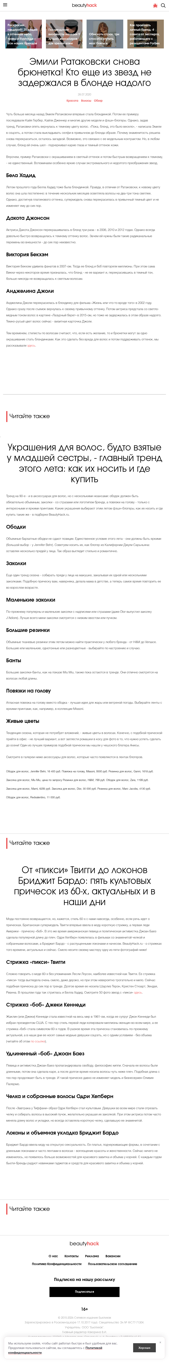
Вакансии (113, 1256)
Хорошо (144, 1347)
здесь (31, 345)
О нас (53, 1256)
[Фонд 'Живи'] (155, 5)
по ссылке (38, 1041)
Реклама (92, 1256)
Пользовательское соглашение (112, 1264)
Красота (72, 101)
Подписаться (84, 1291)
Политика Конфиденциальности (56, 1264)
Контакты (72, 1256)
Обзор (98, 101)
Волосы (86, 101)
